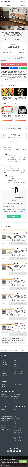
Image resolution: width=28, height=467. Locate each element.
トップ (2, 350)
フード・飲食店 (4, 362)
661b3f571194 (7, 165)
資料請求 (3, 386)
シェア (14, 67)
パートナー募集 (21, 453)
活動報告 (7, 128)
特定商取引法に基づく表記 (19, 430)
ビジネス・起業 (4, 371)
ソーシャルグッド (4, 375)
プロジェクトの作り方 (5, 398)
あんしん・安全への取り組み (19, 411)
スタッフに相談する (18, 384)
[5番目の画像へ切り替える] (25, 28)
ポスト (6, 67)
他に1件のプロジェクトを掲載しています (15, 203)
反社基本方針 (16, 434)
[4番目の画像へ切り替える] (19, 28)
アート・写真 (4, 373)
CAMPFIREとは (17, 409)
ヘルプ (15, 416)
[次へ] (26, 17)
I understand (23, 461)
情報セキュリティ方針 (18, 432)
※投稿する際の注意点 (14, 141)
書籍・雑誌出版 (17, 369)
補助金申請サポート (5, 434)
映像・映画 (16, 366)
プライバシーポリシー (18, 428)
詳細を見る (4, 243)
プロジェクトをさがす (9, 350)
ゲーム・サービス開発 (5, 369)
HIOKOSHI (3, 427)
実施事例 (15, 398)
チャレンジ (16, 362)
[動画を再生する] (14, 17)
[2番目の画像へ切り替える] (8, 28)
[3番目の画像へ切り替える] (14, 28)
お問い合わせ (16, 418)
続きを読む (24, 172)
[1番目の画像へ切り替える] (3, 28)
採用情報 (14, 453)
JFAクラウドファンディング (6, 429)
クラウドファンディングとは (7, 396)
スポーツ (15, 364)
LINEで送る (23, 67)
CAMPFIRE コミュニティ (6, 411)
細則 (15, 426)
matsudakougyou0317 (11, 39)
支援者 (13, 128)
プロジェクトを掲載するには (7, 5)
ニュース (15, 414)
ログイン (18, 1)
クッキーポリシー (17, 440)
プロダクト (20, 39)
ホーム (2, 128)
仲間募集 (19, 128)
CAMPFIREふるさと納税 (6, 422)
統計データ (16, 401)
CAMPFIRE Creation (5, 414)
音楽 (15, 360)
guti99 (5, 145)
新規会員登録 (23, 1)
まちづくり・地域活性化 (18, 357)
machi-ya (3, 431)
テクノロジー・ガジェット (6, 357)
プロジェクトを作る (5, 384)
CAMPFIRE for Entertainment (7, 418)
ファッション (4, 366)
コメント (25, 128)
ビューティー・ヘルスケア (19, 371)
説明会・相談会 (17, 394)
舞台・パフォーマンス (18, 373)
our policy (9, 465)
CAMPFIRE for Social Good (6, 416)
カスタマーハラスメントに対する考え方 (20, 437)
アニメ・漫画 (4, 364)
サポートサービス (17, 396)
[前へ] (2, 17)
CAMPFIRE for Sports (5, 420)
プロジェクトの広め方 (5, 401)
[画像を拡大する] (12, 240)
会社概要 (6, 453)
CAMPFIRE (3, 409)
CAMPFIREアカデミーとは (6, 394)
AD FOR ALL (3, 425)
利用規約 (15, 423)
